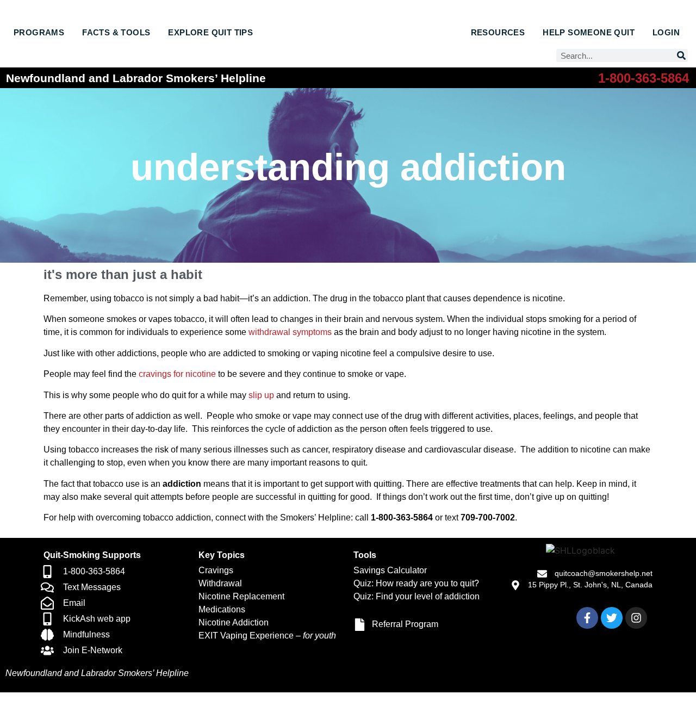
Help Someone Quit (589, 32)
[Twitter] (612, 618)
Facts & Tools (116, 32)
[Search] (681, 55)
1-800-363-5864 (643, 78)
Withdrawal (220, 583)
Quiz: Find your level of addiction (416, 596)
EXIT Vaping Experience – (267, 635)
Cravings (215, 570)
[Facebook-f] (587, 618)
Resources (498, 32)
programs (39, 32)
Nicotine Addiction (233, 622)
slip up (261, 395)
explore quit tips (210, 32)
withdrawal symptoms (290, 332)
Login (666, 32)
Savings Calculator (390, 570)
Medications (221, 609)
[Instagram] (636, 618)
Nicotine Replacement (241, 596)
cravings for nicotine (177, 374)
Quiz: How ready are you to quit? (416, 583)
